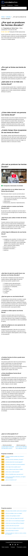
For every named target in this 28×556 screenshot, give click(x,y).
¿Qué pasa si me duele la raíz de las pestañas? (15, 464)
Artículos (3, 5)
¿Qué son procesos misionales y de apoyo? (14, 459)
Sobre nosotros (5, 547)
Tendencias (10, 5)
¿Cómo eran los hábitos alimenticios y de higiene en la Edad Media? (15, 477)
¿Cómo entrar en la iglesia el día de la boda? (14, 528)
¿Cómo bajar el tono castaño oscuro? (13, 466)
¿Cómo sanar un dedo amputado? (12, 471)
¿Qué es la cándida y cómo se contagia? (13, 513)
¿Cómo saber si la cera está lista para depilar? (15, 520)
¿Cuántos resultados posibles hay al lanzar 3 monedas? (14, 457)
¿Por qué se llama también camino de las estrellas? (16, 510)
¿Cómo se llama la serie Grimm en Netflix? (14, 469)
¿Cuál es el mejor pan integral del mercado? (14, 518)
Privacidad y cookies (21, 547)
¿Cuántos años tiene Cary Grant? (12, 525)
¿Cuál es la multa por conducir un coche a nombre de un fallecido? (15, 534)
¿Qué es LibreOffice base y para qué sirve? (14, 474)
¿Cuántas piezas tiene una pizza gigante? (14, 461)
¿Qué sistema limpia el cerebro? (12, 530)
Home (2, 17)
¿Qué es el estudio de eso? (11, 479)
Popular (16, 5)
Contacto (13, 547)
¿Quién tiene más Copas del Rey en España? (14, 523)
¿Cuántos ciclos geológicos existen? (12, 515)
